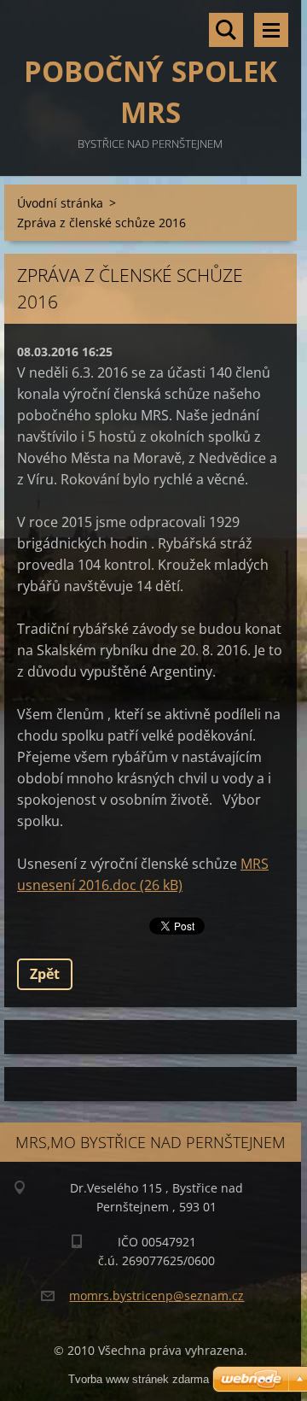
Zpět (45, 973)
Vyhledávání (226, 30)
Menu (271, 30)
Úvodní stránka (60, 203)
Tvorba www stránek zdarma (138, 1379)
